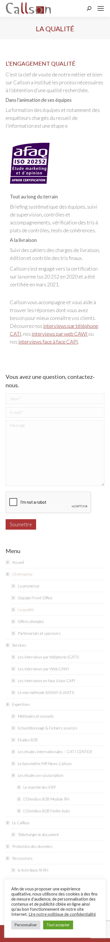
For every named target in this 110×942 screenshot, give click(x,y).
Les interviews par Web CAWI (43, 668)
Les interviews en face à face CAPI (46, 680)
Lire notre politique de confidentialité (62, 914)
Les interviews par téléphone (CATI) (48, 656)
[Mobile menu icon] (100, 8)
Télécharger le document (38, 834)
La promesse (28, 585)
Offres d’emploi (30, 621)
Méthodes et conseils (36, 716)
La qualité (26, 609)
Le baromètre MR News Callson (45, 763)
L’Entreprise (22, 574)
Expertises (21, 704)
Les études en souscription (40, 775)
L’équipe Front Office (35, 597)
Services (19, 645)
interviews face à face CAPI (48, 342)
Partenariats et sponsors (39, 633)
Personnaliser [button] (26, 925)
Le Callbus (21, 822)
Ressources (22, 858)
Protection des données (32, 846)
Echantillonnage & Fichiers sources (47, 728)
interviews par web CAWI (59, 334)
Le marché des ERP (39, 787)
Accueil (18, 562)
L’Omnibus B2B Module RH (46, 799)
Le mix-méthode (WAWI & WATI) (46, 692)
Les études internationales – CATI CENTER (55, 751)
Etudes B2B (28, 739)
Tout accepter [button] (58, 925)
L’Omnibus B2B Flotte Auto (46, 810)
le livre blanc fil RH (33, 870)
